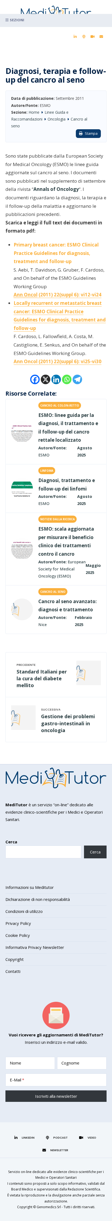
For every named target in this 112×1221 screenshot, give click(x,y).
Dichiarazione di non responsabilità (37, 899)
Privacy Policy (18, 923)
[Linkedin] (56, 379)
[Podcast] (83, 36)
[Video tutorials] (92, 36)
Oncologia (57, 119)
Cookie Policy (17, 935)
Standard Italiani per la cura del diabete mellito (42, 678)
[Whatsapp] (66, 379)
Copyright (14, 959)
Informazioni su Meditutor (29, 887)
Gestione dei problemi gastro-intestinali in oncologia (68, 723)
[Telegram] (77, 379)
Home (34, 112)
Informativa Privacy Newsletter (34, 947)
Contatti (12, 971)
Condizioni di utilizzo (24, 911)
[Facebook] (35, 379)
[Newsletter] (101, 36)
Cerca (11, 841)
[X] (45, 379)
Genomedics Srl (49, 1207)
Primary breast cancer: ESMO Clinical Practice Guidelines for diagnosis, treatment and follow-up (56, 253)
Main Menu (56, 20)
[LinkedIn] (75, 36)
